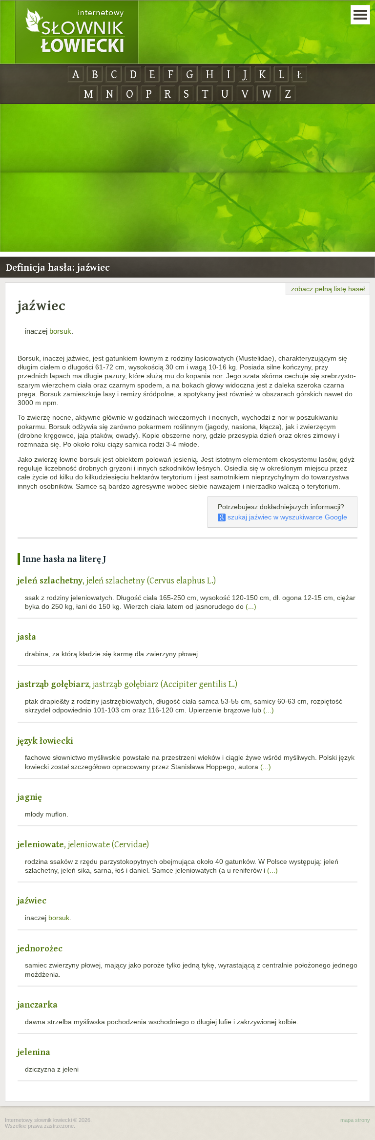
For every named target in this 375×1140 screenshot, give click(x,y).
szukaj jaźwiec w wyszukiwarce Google (286, 517)
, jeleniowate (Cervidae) (83, 844)
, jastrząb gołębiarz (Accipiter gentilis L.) (127, 683)
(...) (251, 606)
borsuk (60, 331)
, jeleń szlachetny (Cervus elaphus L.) (117, 580)
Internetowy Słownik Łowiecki (77, 32)
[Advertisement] (187, 178)
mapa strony (355, 1120)
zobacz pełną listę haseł (328, 289)
